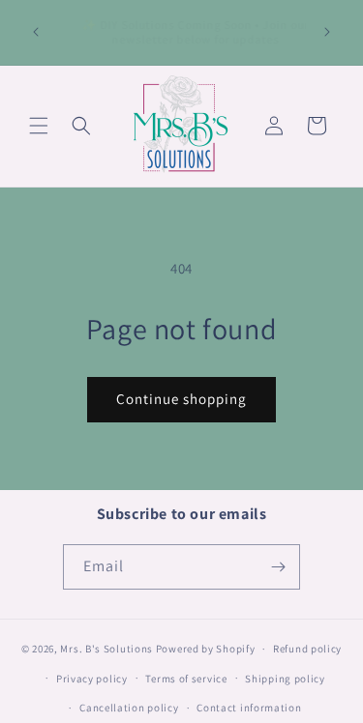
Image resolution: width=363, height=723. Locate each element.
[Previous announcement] (36, 32)
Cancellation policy (128, 707)
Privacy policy (92, 678)
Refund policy (307, 648)
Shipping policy (285, 678)
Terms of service (186, 678)
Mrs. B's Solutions (106, 648)
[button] (38, 125)
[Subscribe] (278, 567)
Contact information (249, 707)
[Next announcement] (327, 32)
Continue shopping (181, 399)
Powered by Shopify (206, 648)
